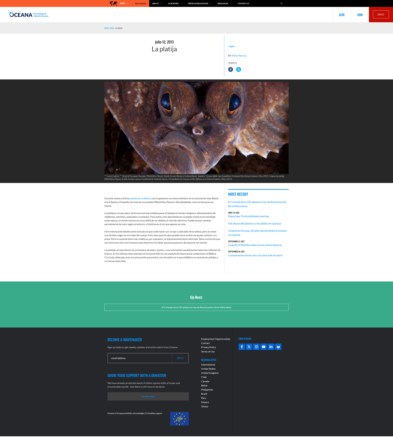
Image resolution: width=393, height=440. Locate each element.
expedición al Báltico (140, 198)
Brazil (204, 393)
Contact (205, 343)
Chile (204, 376)
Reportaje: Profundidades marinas (248, 216)
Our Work (173, 3)
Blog (112, 28)
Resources (223, 3)
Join (360, 15)
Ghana (204, 406)
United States (208, 368)
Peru (203, 397)
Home (106, 28)
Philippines (207, 389)
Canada (205, 381)
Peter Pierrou (239, 55)
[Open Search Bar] (282, 3)
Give (342, 15)
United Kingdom (210, 372)
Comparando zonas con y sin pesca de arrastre (255, 255)
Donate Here (148, 396)
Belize (204, 385)
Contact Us (243, 3)
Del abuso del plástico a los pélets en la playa (254, 223)
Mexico (205, 402)
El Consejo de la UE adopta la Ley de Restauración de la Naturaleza (196, 307)
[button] (230, 69)
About (155, 3)
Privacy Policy (208, 347)
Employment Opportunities (215, 338)
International (208, 364)
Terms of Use (208, 351)
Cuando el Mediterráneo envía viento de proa (255, 245)
